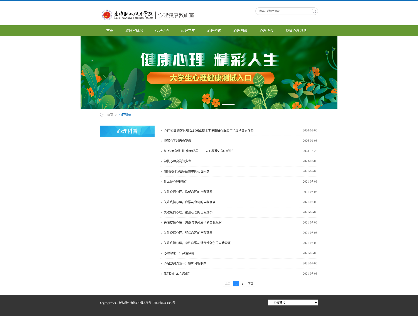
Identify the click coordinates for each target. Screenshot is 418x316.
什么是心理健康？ (176, 181)
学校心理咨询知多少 (177, 161)
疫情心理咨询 (296, 30)
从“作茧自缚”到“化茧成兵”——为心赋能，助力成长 (198, 151)
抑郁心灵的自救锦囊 (177, 140)
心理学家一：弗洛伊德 (179, 253)
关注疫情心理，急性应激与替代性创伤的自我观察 (197, 243)
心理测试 (240, 30)
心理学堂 (188, 30)
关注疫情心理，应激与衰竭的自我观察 (190, 202)
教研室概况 (134, 30)
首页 (109, 30)
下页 (250, 283)
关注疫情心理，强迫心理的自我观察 (188, 212)
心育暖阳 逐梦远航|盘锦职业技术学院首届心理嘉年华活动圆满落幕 (209, 130)
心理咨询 (214, 30)
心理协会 (266, 30)
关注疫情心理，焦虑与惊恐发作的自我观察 (193, 222)
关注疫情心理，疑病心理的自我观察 (188, 232)
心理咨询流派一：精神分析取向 (185, 263)
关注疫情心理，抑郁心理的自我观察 (188, 191)
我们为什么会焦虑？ (177, 273)
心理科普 (162, 30)
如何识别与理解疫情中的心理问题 (186, 171)
